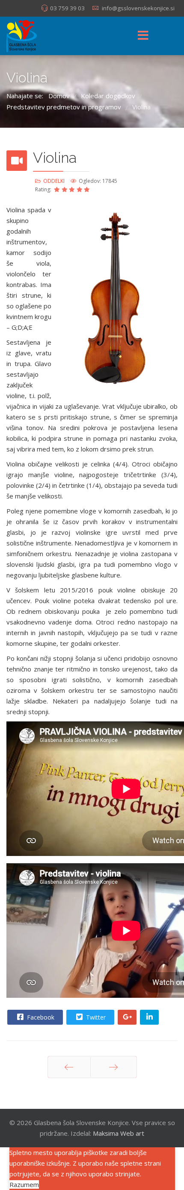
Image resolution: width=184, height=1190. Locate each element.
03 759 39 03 (67, 8)
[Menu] (143, 36)
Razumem (24, 1184)
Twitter (95, 1017)
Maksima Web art (118, 1133)
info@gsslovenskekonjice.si (138, 8)
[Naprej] (114, 1067)
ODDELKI (54, 181)
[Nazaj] (69, 1067)
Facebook (39, 1017)
